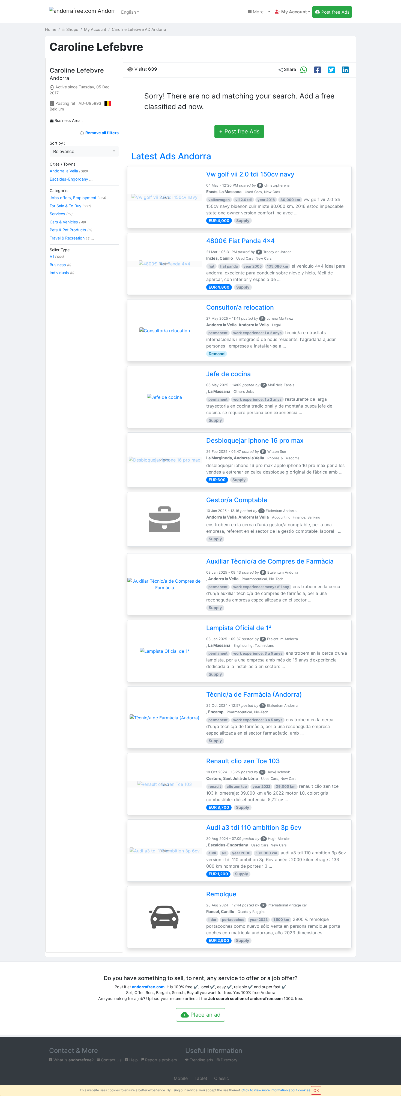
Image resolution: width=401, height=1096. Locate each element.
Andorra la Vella (69, 171)
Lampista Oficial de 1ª (239, 628)
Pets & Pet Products (71, 229)
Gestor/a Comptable (236, 500)
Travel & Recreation (72, 238)
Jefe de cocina (228, 374)
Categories (60, 190)
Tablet (200, 1078)
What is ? (73, 1060)
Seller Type (60, 249)
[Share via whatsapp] (303, 70)
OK (316, 1090)
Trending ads (200, 1060)
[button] (292, 11)
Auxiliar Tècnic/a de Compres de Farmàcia (270, 561)
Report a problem (160, 1060)
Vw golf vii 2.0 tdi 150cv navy (250, 174)
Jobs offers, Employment (78, 197)
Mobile (180, 1078)
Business (60, 264)
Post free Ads (239, 131)
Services (61, 213)
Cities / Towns (63, 164)
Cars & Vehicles (68, 222)
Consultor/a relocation (240, 307)
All (57, 256)
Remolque (221, 894)
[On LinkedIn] (345, 70)
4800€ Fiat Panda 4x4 (240, 241)
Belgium (57, 109)
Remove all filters (101, 132)
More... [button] (259, 11)
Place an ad (204, 1014)
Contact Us (111, 1060)
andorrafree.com (148, 986)
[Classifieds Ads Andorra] (82, 12)
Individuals (62, 272)
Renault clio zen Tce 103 (243, 761)
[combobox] (84, 151)
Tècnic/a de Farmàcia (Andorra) (254, 694)
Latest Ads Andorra (171, 156)
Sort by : (57, 143)
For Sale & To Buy (70, 205)
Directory (228, 1060)
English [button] (128, 12)
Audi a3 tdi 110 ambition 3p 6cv (253, 827)
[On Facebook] (317, 70)
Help (133, 1060)
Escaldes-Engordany (71, 179)
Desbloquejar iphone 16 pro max (255, 440)
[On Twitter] (331, 70)
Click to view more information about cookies (275, 1090)
